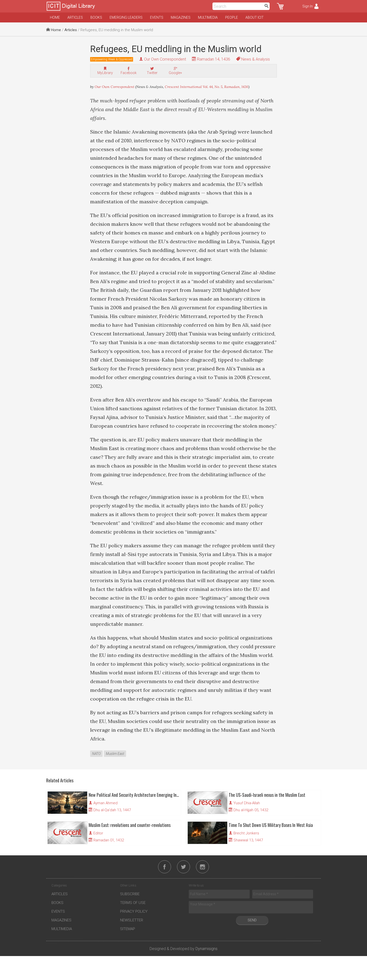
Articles (75, 17)
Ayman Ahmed (105, 803)
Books (96, 17)
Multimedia (208, 17)
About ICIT (254, 17)
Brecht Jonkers (246, 833)
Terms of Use (133, 902)
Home (55, 17)
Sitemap (127, 929)
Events (156, 17)
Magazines (180, 17)
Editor (98, 833)
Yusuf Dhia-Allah (246, 803)
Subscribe (130, 894)
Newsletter (131, 920)
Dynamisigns (206, 948)
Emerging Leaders (126, 17)
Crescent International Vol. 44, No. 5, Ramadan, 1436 (206, 86)
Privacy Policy (134, 911)
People (231, 17)
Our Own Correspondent (165, 59)
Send (252, 920)
